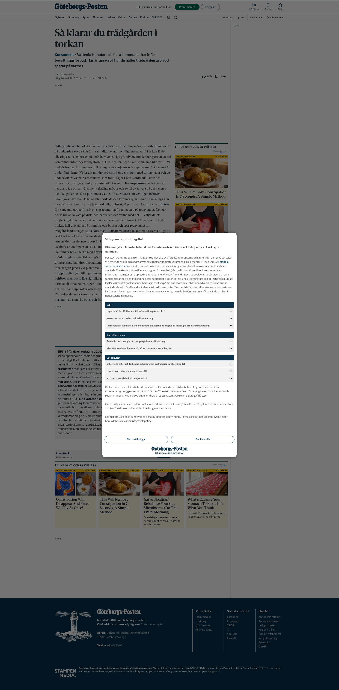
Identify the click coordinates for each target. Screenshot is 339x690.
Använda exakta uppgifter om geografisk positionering (136, 341)
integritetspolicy (141, 421)
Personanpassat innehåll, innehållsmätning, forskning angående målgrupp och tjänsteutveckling (158, 325)
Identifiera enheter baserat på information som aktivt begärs (139, 348)
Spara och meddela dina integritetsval (127, 378)
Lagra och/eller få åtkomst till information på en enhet (136, 311)
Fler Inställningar (136, 439)
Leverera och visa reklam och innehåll (127, 371)
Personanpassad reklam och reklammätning (130, 318)
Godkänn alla (203, 439)
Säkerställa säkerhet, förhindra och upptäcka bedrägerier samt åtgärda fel (146, 363)
